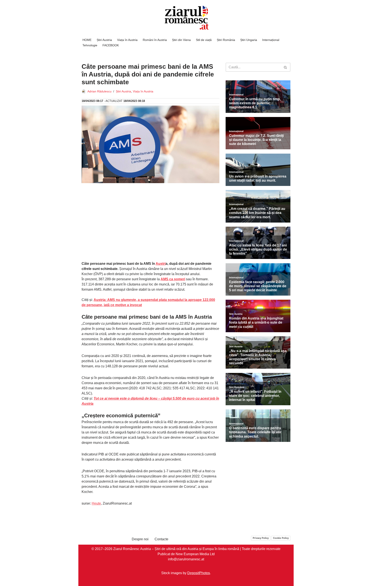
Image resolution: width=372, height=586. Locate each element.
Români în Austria (155, 40)
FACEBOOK (110, 45)
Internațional (270, 40)
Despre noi (140, 539)
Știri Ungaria (248, 40)
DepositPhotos (198, 573)
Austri (161, 263)
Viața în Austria (127, 40)
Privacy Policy (261, 537)
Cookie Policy (281, 537)
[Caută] (285, 67)
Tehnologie (89, 45)
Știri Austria (104, 40)
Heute (96, 503)
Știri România (226, 40)
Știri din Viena (181, 40)
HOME (86, 40)
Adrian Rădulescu (99, 91)
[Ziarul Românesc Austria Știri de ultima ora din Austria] (186, 18)
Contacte (161, 539)
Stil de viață (204, 40)
